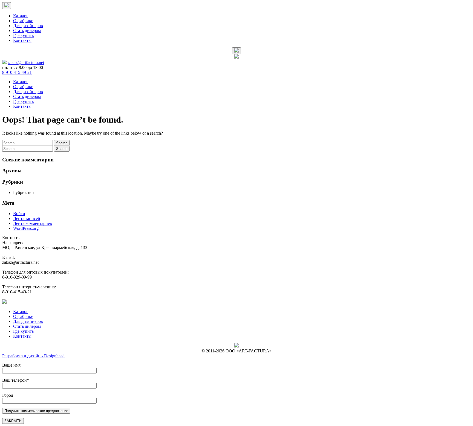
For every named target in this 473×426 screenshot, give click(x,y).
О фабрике (23, 20)
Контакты (22, 40)
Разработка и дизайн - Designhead (33, 355)
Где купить (23, 35)
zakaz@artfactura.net (26, 62)
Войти (19, 213)
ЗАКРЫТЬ (13, 421)
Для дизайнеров (28, 25)
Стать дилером (27, 30)
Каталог (20, 15)
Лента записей (26, 218)
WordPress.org (26, 228)
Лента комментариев (32, 223)
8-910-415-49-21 (17, 72)
